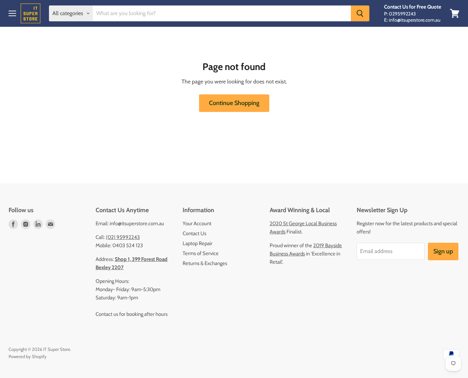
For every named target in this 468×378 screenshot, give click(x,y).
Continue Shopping (234, 103)
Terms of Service (201, 253)
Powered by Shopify (28, 356)
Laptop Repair (197, 243)
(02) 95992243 (123, 237)
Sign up (443, 251)
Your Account (197, 223)
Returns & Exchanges (205, 263)
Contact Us (194, 233)
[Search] (360, 13)
